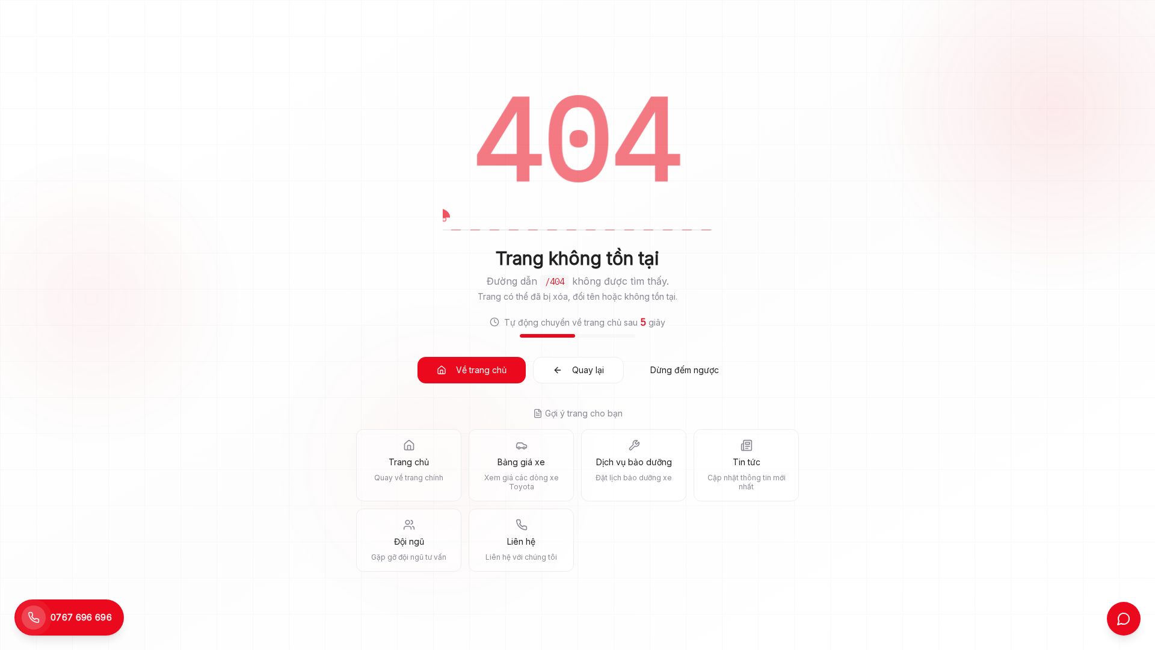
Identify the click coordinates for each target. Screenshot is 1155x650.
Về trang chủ (481, 370)
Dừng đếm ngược (684, 370)
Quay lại (588, 370)
